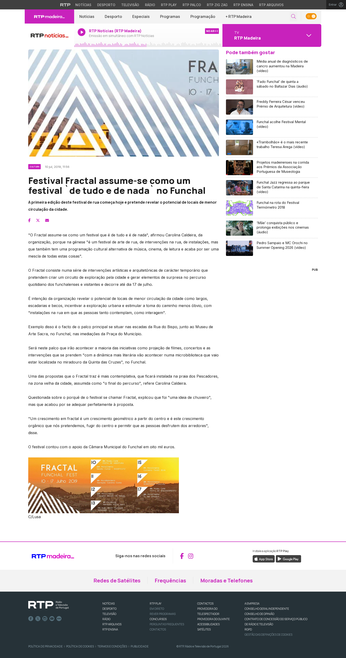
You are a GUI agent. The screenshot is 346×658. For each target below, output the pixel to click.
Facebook (30, 618)
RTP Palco (192, 5)
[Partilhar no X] (38, 220)
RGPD (248, 629)
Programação (202, 16)
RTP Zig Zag (217, 5)
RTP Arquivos (271, 5)
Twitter (37, 618)
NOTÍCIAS (108, 603)
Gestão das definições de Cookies (268, 635)
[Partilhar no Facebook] (29, 220)
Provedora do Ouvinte (213, 619)
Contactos (158, 629)
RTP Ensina (243, 5)
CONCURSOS (158, 619)
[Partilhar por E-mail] (47, 220)
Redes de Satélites (117, 580)
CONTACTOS (205, 603)
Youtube (52, 618)
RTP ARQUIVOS (111, 624)
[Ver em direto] (49, 35)
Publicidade (140, 646)
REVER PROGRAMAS (163, 614)
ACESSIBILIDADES (208, 624)
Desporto (106, 5)
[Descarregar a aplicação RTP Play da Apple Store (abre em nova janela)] (264, 558)
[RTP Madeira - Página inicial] (49, 16)
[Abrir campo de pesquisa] (293, 16)
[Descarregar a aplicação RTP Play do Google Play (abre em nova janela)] (288, 558)
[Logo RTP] (48, 605)
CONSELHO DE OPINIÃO (259, 614)
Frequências (170, 580)
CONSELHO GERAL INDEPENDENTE (267, 609)
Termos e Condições (112, 646)
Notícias (83, 5)
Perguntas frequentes (167, 624)
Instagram (45, 618)
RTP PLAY (155, 603)
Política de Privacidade (45, 646)
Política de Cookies (80, 646)
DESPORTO (109, 609)
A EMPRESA (252, 603)
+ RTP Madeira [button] (238, 16)
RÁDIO (106, 619)
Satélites (204, 629)
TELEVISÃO (109, 614)
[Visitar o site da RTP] (65, 4)
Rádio (150, 5)
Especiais (141, 16)
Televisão (130, 5)
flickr (59, 618)
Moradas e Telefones (226, 580)
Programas (170, 16)
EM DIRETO (157, 609)
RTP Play (169, 5)
